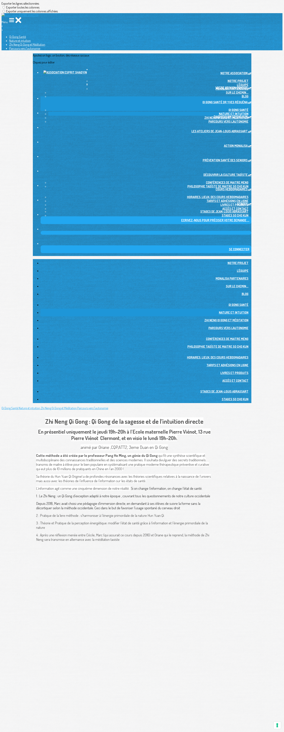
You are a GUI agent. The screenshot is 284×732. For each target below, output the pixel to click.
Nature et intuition (20, 41)
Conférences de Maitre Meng (227, 182)
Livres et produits (234, 205)
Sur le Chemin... (237, 92)
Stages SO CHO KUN (235, 215)
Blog (245, 96)
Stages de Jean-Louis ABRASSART (224, 211)
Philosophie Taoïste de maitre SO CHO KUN (217, 186)
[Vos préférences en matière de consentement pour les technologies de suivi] (277, 725)
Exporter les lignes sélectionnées (20, 3)
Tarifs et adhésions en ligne (227, 201)
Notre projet (238, 81)
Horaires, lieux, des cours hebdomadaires (217, 197)
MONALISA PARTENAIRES (232, 278)
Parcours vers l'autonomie (24, 48)
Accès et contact (235, 209)
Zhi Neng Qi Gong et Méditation (27, 44)
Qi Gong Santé (17, 37)
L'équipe (242, 85)
